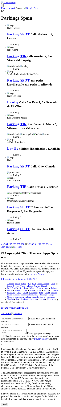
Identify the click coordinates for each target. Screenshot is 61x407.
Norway (37, 286)
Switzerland (11, 293)
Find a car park (8, 8)
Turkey (22, 286)
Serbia (41, 293)
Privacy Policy (41, 339)
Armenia (35, 297)
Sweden (16, 286)
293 (43, 244)
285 (10, 244)
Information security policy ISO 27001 (19, 279)
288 (22, 244)
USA (34, 284)
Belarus (54, 288)
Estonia (54, 293)
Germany (10, 284)
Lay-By (12, 102)
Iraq (17, 299)
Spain (53, 284)
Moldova (10, 297)
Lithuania (55, 290)
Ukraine (30, 286)
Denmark (10, 290)
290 (31, 244)
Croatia (47, 293)
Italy (29, 284)
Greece (32, 290)
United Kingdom (43, 284)
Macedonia (11, 299)
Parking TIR (17, 56)
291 (35, 244)
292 (39, 244)
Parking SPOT (18, 34)
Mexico (50, 299)
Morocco (43, 299)
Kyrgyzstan (34, 299)
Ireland (9, 295)
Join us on (6, 247)
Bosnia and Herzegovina (29, 295)
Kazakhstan (33, 293)
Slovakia (40, 290)
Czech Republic (12, 288)
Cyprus (42, 297)
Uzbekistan (24, 299)
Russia (9, 286)
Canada (25, 293)
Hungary (18, 290)
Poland (23, 284)
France (17, 284)
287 (18, 244)
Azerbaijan (43, 295)
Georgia (51, 295)
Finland (44, 286)
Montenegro (51, 297)
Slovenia (16, 295)
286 (14, 244)
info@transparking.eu (14, 307)
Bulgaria (26, 290)
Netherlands (24, 288)
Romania (40, 288)
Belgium (32, 288)
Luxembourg (19, 297)
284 (6, 244)
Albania (28, 297)
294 (47, 244)
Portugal (47, 290)
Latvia (19, 293)
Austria (47, 288)
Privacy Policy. (37, 274)
